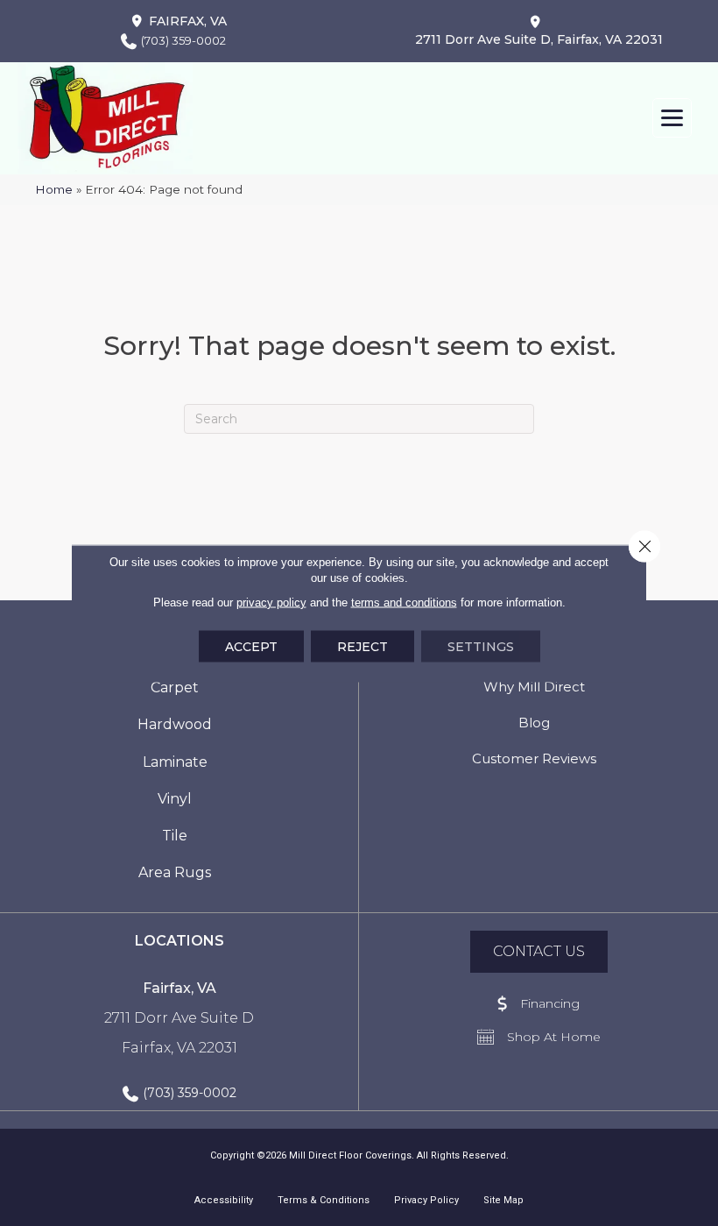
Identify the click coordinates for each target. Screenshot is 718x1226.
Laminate (175, 762)
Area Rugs (174, 872)
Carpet (175, 687)
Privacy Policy (426, 1200)
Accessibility (223, 1200)
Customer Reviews (534, 758)
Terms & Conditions (324, 1200)
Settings (480, 646)
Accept (251, 646)
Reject (362, 646)
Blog (534, 722)
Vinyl (175, 798)
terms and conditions (404, 601)
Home (54, 189)
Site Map (503, 1200)
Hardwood (174, 724)
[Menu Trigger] (672, 118)
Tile (174, 835)
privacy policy (271, 601)
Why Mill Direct (534, 686)
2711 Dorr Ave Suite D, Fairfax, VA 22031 (539, 39)
